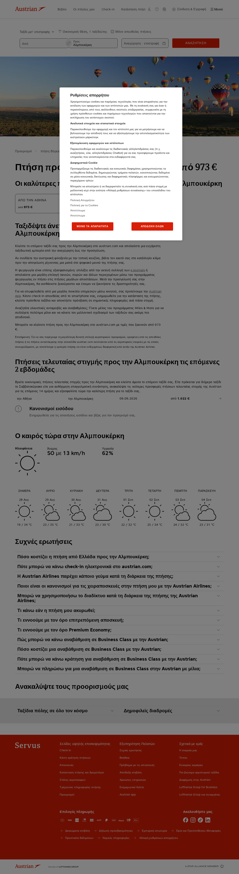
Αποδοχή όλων (152, 226)
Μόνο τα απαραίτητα (92, 226)
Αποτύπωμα (77, 210)
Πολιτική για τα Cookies (84, 205)
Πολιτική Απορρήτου (82, 200)
